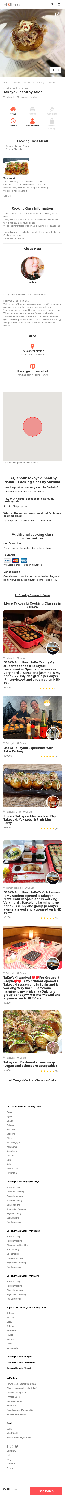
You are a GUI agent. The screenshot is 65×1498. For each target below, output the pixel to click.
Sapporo (11, 1134)
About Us (11, 1406)
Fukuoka (11, 1125)
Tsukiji (10, 1335)
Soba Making (13, 1218)
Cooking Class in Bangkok (20, 1356)
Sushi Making (13, 1187)
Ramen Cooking (14, 1200)
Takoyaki (10, 97)
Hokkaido (11, 1129)
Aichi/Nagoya (13, 1142)
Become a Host (14, 1401)
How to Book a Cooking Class (21, 1384)
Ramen (9, 888)
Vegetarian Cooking (16, 1209)
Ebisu (9, 1322)
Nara (9, 1160)
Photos (55, 70)
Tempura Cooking (15, 1192)
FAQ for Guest (13, 1397)
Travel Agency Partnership (20, 1410)
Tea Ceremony (14, 1222)
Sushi (9, 1429)
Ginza (9, 1344)
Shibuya (11, 1326)
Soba (18, 811)
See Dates (46, 1491)
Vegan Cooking (14, 1213)
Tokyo (9, 1112)
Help (9, 1455)
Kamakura (12, 1151)
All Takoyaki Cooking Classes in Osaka (32, 1080)
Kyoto (9, 1116)
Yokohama (12, 1147)
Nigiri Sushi (12, 1433)
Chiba (9, 1138)
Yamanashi (12, 1168)
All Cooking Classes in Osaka (32, 595)
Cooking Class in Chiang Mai (21, 1362)
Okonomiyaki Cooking (17, 1245)
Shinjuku (11, 1313)
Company (11, 1451)
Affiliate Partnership (16, 1414)
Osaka (33, 97)
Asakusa (11, 1317)
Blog (9, 1459)
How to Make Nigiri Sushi (19, 1437)
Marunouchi (12, 1348)
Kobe (9, 1164)
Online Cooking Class (17, 1392)
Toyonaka (24, 97)
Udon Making (13, 1254)
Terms (10, 1468)
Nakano (10, 1339)
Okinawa (11, 1155)
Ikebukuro (11, 1330)
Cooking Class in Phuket (19, 1368)
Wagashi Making (15, 1196)
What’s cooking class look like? (22, 1388)
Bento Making (13, 1205)
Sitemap (11, 1464)
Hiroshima (12, 1173)
